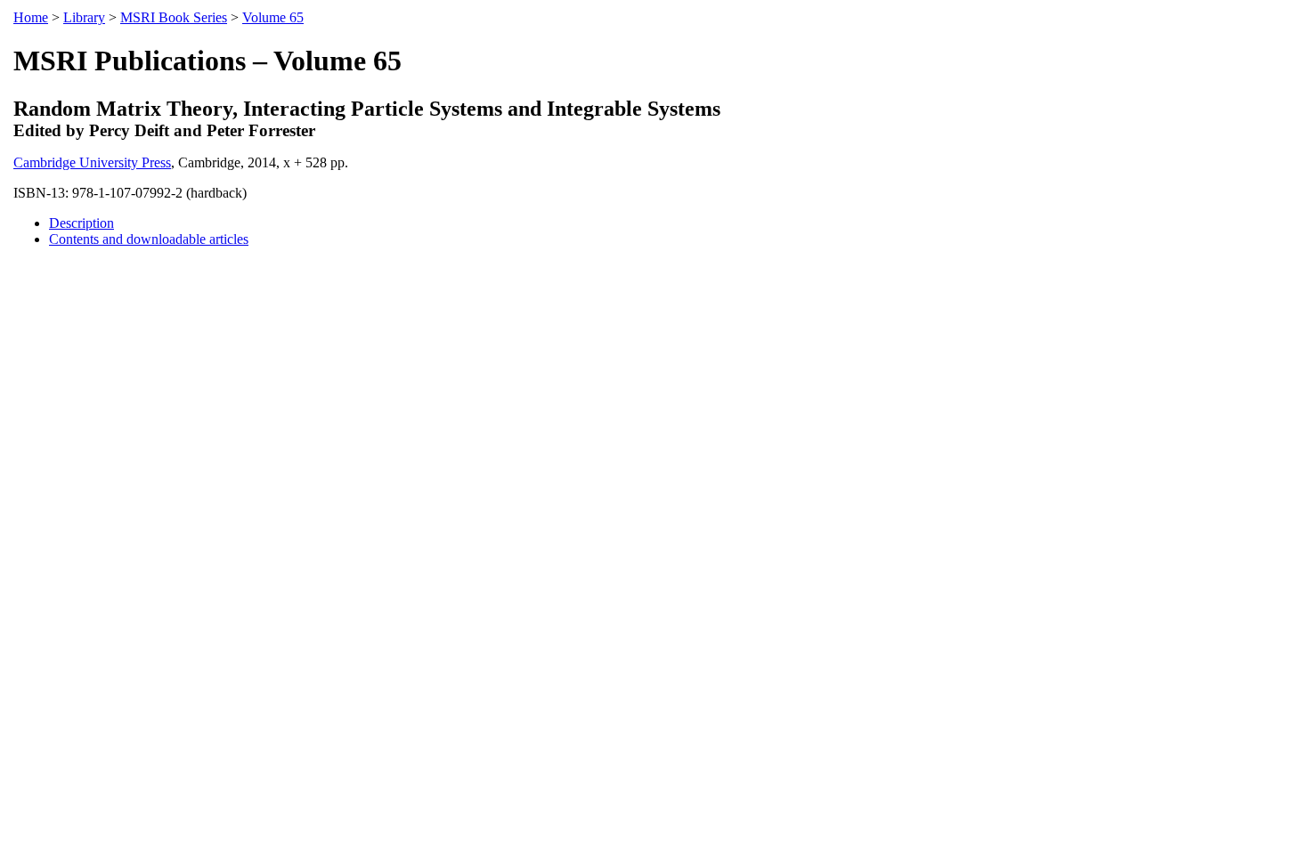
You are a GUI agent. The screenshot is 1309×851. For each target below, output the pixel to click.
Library (84, 17)
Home (30, 17)
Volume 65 (273, 17)
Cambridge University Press (92, 162)
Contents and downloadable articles (148, 239)
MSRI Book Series (173, 17)
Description (81, 223)
